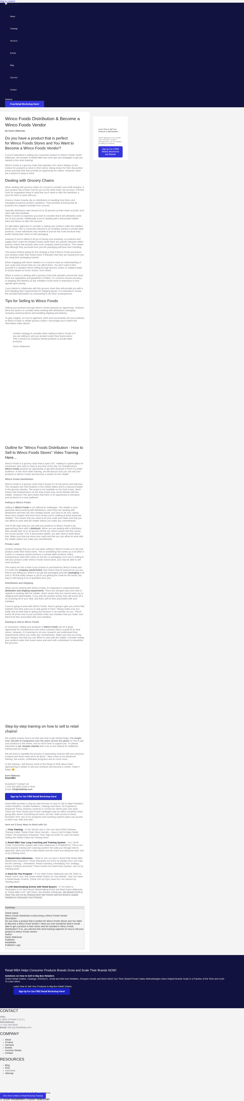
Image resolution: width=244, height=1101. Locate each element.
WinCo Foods (12, 469)
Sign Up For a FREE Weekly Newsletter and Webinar (110, 152)
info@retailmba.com (22, 789)
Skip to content (7, 1)
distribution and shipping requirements (24, 590)
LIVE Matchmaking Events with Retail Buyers (32, 887)
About (12, 16)
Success (14, 77)
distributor (36, 528)
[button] (8, 99)
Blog (12, 65)
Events (13, 53)
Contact (13, 90)
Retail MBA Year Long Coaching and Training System (36, 842)
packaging (73, 572)
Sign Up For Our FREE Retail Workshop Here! (33, 796)
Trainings (14, 28)
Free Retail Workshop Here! (24, 104)
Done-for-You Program (20, 874)
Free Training (15, 829)
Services (14, 41)
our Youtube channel (28, 746)
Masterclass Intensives (20, 858)
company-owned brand (30, 570)
